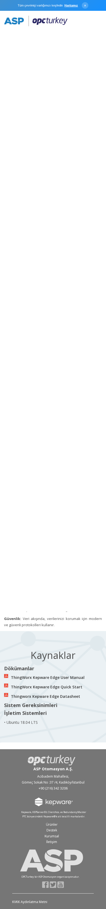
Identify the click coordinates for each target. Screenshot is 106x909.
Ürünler (52, 824)
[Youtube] (60, 884)
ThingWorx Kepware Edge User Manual (48, 677)
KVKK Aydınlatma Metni (29, 902)
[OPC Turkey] (35, 21)
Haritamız (71, 5)
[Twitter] (53, 884)
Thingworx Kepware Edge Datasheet (45, 696)
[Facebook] (45, 884)
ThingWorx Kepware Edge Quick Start (46, 686)
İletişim (51, 842)
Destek (51, 830)
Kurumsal (52, 836)
